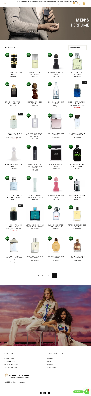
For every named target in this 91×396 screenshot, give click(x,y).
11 (48, 276)
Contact (49, 358)
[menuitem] (22, 1)
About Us (50, 364)
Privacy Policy (9, 358)
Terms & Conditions (11, 367)
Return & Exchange (11, 364)
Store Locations (52, 367)
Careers (49, 361)
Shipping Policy (9, 361)
